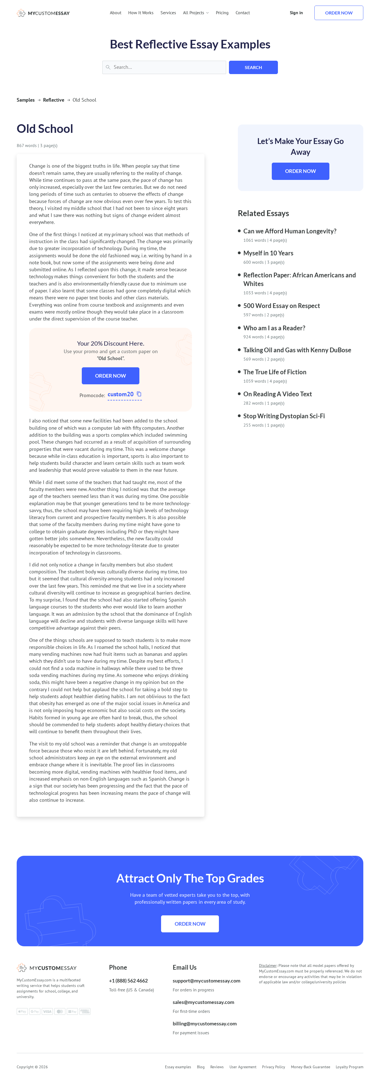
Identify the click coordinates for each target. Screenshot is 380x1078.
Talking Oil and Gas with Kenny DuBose (297, 350)
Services (168, 12)
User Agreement (243, 1066)
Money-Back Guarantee (310, 1066)
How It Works (141, 12)
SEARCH (253, 67)
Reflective (53, 100)
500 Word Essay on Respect (281, 305)
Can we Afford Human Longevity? (289, 231)
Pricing (222, 12)
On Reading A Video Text (277, 394)
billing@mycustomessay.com (205, 1023)
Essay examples (178, 1066)
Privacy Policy (273, 1066)
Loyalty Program (349, 1066)
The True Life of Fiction (275, 372)
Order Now (110, 376)
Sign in (296, 12)
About (115, 12)
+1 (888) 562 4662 (128, 980)
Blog (201, 1066)
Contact (243, 12)
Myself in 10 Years (268, 253)
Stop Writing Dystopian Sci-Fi (284, 416)
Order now (339, 12)
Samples (26, 100)
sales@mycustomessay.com (203, 1002)
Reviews (217, 1066)
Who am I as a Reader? (274, 328)
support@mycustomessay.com (206, 980)
